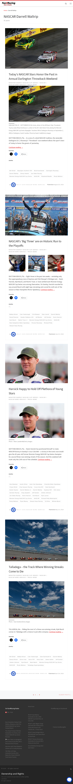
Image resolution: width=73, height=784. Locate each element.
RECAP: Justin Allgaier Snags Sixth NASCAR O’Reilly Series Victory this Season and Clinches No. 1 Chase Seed (35, 726)
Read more (31, 706)
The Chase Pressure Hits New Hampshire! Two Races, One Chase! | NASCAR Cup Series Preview (13, 734)
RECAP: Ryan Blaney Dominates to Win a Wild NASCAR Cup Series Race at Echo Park (35, 718)
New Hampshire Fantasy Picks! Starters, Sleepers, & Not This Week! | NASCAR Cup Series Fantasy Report (13, 725)
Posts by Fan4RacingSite (59, 727)
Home (5, 10)
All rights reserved (6, 780)
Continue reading (16, 147)
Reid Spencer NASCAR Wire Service (31, 673)
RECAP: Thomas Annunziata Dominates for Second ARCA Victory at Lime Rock (35, 741)
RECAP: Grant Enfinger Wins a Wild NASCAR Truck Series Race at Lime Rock (36, 734)
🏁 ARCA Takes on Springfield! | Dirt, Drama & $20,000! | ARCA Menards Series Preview (13, 741)
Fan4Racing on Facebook (59, 708)
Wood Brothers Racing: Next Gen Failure (35, 747)
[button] (17, 263)
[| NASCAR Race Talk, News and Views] (8, 3)
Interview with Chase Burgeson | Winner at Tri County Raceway (13, 747)
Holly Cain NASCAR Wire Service (30, 184)
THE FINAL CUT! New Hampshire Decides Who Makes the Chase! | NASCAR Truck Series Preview (12, 754)
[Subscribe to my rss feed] (71, 769)
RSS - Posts (10, 712)
